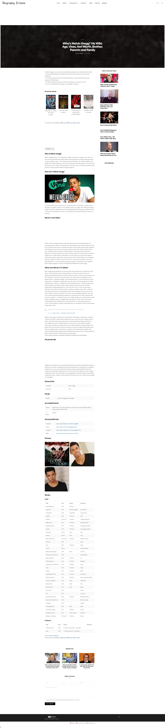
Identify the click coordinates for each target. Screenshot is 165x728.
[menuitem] (105, 3)
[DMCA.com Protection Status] (52, 717)
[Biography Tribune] (13, 3)
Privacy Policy (51, 718)
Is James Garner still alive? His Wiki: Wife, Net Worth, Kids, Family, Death (87, 666)
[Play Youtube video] (71, 189)
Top (119, 716)
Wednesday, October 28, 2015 (68, 313)
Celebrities (83, 3)
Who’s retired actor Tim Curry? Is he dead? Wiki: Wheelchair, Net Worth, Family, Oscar (52, 666)
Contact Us (57, 718)
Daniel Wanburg (80, 53)
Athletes (64, 3)
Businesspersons (73, 3)
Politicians (97, 3)
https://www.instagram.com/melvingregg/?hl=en (68, 430)
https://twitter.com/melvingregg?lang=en (66, 427)
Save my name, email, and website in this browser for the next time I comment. (63, 699)
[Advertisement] (82, 16)
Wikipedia (55, 635)
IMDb (50, 635)
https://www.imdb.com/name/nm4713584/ (67, 433)
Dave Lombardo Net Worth (108, 125)
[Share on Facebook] (39, 76)
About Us (46, 718)
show (52, 149)
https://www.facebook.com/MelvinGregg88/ (67, 423)
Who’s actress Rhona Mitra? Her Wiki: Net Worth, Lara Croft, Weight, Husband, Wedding (69, 666)
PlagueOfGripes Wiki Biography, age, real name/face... (106, 106)
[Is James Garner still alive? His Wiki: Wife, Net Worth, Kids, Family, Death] (86, 658)
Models (91, 3)
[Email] (39, 86)
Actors (58, 3)
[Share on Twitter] (39, 79)
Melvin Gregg (56, 313)
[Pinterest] (39, 83)
